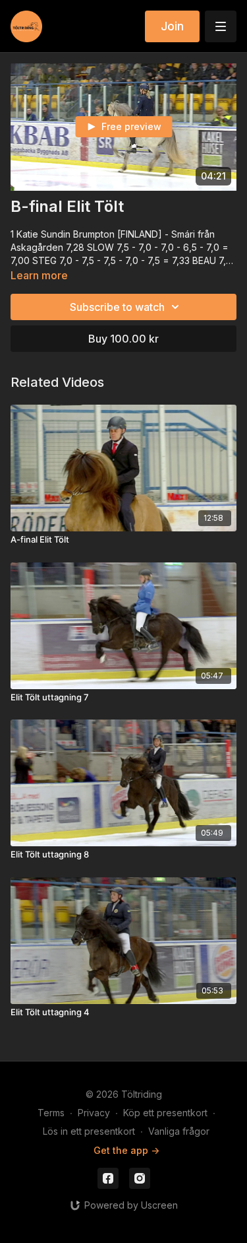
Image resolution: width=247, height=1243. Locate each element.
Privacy (94, 1112)
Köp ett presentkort (165, 1112)
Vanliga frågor (178, 1131)
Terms (51, 1112)
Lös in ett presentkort (89, 1131)
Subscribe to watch (117, 307)
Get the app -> (126, 1150)
